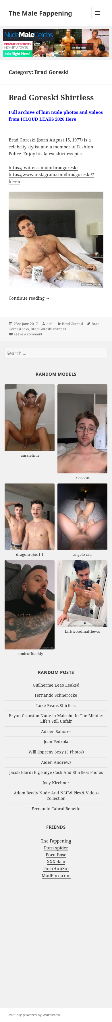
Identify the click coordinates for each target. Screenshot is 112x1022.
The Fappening (56, 841)
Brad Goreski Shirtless (51, 97)
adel (50, 323)
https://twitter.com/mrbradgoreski (43, 167)
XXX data (56, 861)
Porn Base (56, 854)
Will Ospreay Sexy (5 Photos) (56, 752)
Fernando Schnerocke (56, 695)
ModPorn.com (56, 875)
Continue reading (29, 298)
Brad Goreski (72, 323)
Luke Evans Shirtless (56, 705)
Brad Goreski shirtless (48, 328)
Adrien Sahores (56, 731)
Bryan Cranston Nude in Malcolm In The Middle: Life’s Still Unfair (56, 718)
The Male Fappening (40, 13)
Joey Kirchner (56, 782)
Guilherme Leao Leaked (56, 685)
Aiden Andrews (56, 762)
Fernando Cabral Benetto (56, 808)
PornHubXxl (56, 868)
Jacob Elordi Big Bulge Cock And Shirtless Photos (56, 772)
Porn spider (56, 848)
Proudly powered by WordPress (34, 1014)
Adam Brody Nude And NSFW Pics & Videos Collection (56, 795)
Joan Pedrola (56, 741)
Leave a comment (28, 334)
